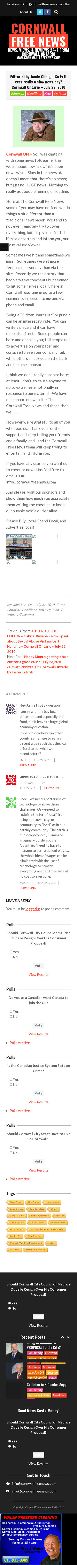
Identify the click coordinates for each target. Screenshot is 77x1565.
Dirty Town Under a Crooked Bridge (46, 1229)
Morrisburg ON (37, 1358)
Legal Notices (52, 1202)
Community (35, 1370)
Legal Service (16, 1209)
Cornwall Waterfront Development (26, 1243)
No (15, 957)
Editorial (17, 93)
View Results (38, 974)
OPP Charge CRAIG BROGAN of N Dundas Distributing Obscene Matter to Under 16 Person (47, 1382)
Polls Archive (20, 1043)
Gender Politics (17, 1216)
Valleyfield (15, 1250)
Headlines (34, 93)
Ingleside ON (36, 1353)
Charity (54, 1209)
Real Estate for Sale (35, 1250)
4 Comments (25, 614)
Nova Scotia (16, 1202)
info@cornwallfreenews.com (34, 1491)
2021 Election (16, 1229)
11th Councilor (34, 1236)
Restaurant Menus (40, 1216)
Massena (59, 1216)
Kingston (52, 1353)
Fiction (51, 1243)
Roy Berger (33, 1202)
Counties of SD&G (39, 1376)
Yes (16, 952)
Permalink (28, 765)
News (48, 93)
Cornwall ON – (19, 154)
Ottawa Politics (38, 1222)
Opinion (60, 93)
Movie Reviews (58, 1222)
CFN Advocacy (17, 1222)
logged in (32, 909)
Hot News (49, 1348)
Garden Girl (15, 1236)
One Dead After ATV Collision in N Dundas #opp (47, 1363)
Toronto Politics (37, 1209)
